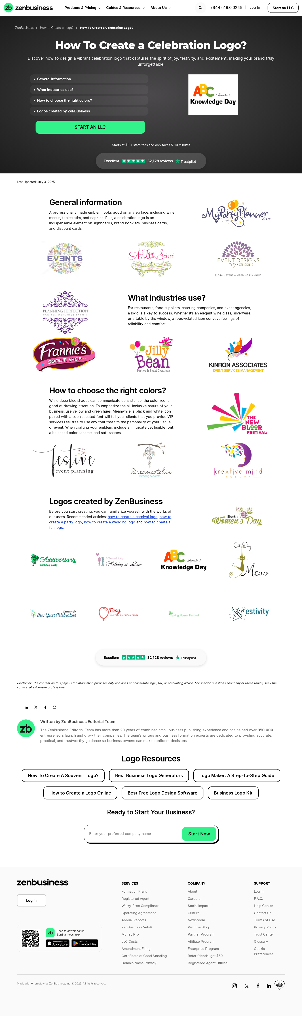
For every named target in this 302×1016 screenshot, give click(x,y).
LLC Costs (130, 941)
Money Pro (130, 934)
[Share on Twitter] (37, 708)
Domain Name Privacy (139, 963)
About (192, 891)
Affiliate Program (201, 941)
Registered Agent (135, 898)
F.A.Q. (258, 898)
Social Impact (198, 906)
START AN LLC (90, 127)
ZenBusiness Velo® (137, 927)
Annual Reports (134, 920)
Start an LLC (283, 8)
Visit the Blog (198, 927)
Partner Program (201, 934)
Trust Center (264, 934)
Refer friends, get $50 (205, 956)
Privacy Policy (265, 927)
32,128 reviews (160, 161)
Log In (254, 7)
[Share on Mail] (56, 708)
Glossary (261, 941)
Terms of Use (264, 920)
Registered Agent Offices (208, 963)
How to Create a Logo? (57, 28)
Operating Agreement (139, 913)
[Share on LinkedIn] (28, 708)
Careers (194, 898)
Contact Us (262, 913)
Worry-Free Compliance (141, 906)
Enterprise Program (203, 949)
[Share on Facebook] (46, 708)
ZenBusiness (24, 28)
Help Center (263, 906)
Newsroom (196, 920)
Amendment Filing (136, 949)
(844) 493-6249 (227, 8)
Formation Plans (134, 891)
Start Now (199, 834)
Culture (194, 913)
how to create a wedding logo (109, 522)
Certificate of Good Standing (144, 956)
